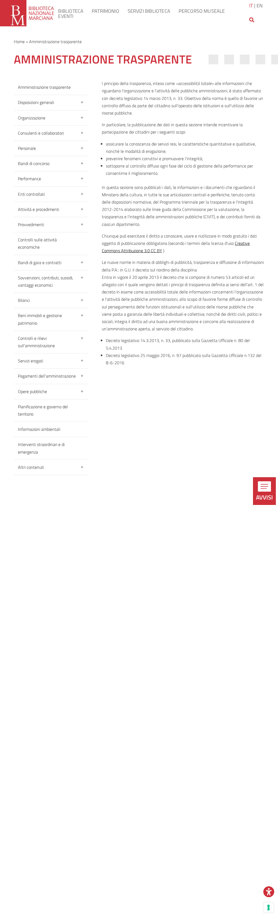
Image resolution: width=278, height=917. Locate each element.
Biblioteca (70, 10)
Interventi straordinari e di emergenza (41, 448)
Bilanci (24, 300)
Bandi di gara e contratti (39, 262)
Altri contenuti (31, 467)
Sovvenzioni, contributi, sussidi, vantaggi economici (45, 281)
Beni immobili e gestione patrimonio (40, 319)
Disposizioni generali (36, 102)
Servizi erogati (30, 361)
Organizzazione (31, 118)
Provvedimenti (31, 224)
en (260, 5)
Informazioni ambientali (39, 429)
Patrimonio (105, 10)
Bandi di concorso (33, 163)
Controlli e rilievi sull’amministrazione (36, 342)
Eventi (65, 16)
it (251, 5)
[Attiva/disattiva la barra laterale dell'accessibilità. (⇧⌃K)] (269, 892)
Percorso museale (202, 10)
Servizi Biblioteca (149, 10)
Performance (29, 178)
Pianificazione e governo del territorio (43, 410)
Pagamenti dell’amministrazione (47, 376)
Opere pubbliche (32, 391)
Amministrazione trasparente (44, 87)
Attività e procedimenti (38, 209)
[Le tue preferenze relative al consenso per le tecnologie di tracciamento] (268, 907)
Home (19, 41)
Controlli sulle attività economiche (37, 243)
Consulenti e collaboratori (41, 133)
